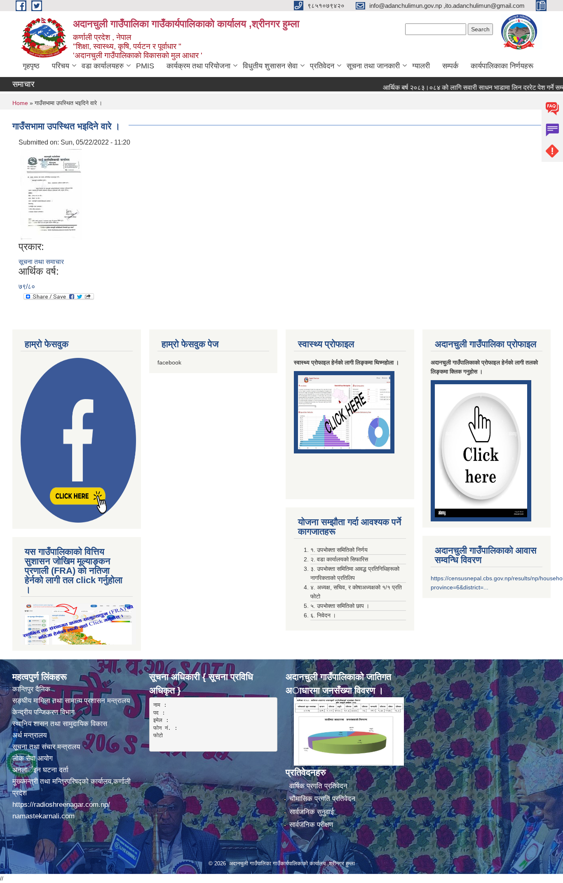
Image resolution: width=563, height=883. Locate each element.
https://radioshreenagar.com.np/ (61, 804)
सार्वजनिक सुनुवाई (311, 812)
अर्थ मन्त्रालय (29, 735)
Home (20, 103)
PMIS (145, 66)
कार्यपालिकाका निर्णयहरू (502, 66)
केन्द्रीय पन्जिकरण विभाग (44, 712)
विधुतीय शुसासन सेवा (270, 66)
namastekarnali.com (43, 816)
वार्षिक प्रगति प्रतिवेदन (318, 786)
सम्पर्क (450, 66)
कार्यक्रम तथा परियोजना (198, 66)
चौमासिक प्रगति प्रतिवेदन (322, 799)
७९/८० (27, 286)
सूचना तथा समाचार (41, 261)
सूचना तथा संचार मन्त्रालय (46, 747)
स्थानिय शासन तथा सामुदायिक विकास (59, 724)
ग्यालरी (421, 66)
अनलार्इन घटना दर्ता (40, 770)
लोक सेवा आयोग (33, 758)
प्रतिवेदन (322, 66)
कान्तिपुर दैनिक (31, 689)
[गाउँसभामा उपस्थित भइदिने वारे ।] (51, 193)
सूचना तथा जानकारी (373, 66)
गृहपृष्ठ (31, 66)
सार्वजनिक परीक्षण (311, 825)
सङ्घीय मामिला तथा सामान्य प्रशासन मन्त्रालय (71, 701)
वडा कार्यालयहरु (103, 66)
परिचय (60, 66)
